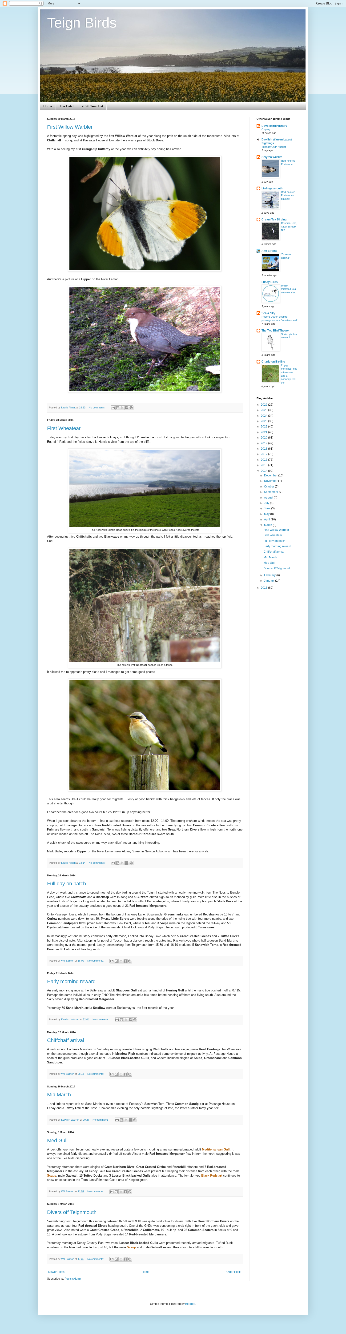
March (268, 525)
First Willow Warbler (70, 127)
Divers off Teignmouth (72, 1212)
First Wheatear (63, 428)
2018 (264, 448)
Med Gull (57, 1140)
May (267, 514)
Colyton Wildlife (272, 157)
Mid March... (61, 1095)
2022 (264, 426)
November (271, 481)
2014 (264, 470)
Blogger (190, 1304)
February (270, 575)
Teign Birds (82, 23)
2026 (264, 404)
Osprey (266, 129)
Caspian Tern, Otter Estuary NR (289, 227)
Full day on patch (66, 884)
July (267, 503)
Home (47, 106)
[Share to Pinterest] (131, 407)
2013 (264, 587)
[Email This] (113, 407)
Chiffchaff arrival (65, 1040)
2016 (264, 459)
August (269, 497)
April (267, 519)
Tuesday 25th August (274, 146)
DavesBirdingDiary (274, 126)
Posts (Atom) (72, 1278)
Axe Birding (269, 250)
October (269, 486)
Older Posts (233, 1272)
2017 (264, 454)
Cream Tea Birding (274, 219)
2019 (264, 443)
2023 (264, 421)
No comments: (97, 407)
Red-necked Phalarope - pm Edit (288, 195)
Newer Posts (56, 1272)
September (271, 492)
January (269, 580)
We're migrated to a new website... (289, 289)
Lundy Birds (270, 282)
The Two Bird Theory (275, 330)
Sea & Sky (268, 313)
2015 (264, 465)
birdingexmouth (272, 188)
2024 (264, 415)
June (267, 508)
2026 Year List (92, 106)
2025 (264, 410)
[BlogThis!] (117, 407)
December (271, 475)
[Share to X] (122, 407)
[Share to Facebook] (126, 407)
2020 (264, 437)
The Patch (67, 106)
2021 (264, 432)
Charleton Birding (273, 361)
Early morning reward (71, 981)
